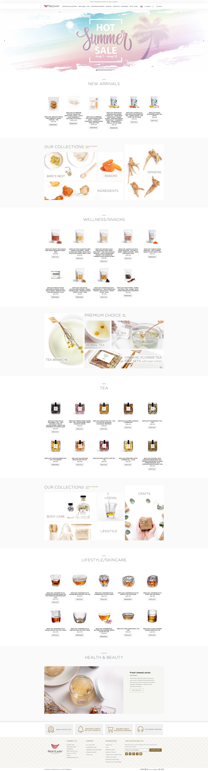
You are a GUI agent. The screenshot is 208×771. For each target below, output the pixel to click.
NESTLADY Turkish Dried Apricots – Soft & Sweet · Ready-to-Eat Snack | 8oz (152, 250)
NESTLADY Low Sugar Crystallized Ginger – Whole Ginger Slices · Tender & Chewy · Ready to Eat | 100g (80, 290)
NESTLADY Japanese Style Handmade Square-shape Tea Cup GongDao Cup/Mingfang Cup (55, 595)
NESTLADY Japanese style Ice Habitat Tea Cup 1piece (128, 593)
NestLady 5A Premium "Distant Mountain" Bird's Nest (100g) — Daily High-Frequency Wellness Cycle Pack (74, 115)
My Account (90, 745)
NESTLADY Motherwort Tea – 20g (152, 421)
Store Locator (111, 757)
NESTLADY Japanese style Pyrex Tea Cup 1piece (152, 593)
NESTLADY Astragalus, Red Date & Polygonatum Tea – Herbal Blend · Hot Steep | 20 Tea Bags (134, 115)
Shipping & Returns (112, 759)
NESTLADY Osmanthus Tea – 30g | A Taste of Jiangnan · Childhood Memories (104, 422)
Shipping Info (110, 749)
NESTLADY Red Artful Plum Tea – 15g (104, 459)
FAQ (107, 747)
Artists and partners (113, 762)
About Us (109, 745)
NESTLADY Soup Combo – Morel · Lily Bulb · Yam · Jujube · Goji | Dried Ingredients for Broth (128, 289)
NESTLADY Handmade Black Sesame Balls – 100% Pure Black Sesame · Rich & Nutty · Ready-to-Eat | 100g (104, 290)
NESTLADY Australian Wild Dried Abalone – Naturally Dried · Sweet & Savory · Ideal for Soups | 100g (128, 251)
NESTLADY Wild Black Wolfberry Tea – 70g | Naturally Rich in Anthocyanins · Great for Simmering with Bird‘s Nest (55, 423)
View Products (136, 694)
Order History (91, 752)
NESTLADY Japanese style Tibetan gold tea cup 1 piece (80, 629)
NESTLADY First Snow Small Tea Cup (128, 629)
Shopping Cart (91, 747)
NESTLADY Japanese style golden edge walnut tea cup (79, 593)
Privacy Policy (111, 752)
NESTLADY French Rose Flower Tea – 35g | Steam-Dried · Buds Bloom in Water (80, 422)
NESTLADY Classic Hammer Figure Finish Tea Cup (152, 629)
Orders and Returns (93, 749)
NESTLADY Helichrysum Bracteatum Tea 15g (80, 459)
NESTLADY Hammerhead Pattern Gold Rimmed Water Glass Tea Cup (104, 630)
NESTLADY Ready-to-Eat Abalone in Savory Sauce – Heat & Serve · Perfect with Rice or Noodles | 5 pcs (55, 290)
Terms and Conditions (114, 754)
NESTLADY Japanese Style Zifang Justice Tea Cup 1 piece (55, 629)
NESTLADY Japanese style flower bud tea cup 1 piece (104, 593)
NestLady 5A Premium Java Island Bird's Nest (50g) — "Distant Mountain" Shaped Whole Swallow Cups (94, 119)
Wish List (89, 754)
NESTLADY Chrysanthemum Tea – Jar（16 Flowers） (55, 459)
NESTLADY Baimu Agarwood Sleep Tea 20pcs (154, 114)
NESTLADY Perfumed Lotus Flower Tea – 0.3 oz (128, 459)
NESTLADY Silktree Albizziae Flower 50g (128, 421)
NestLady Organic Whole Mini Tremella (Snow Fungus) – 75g (53, 118)
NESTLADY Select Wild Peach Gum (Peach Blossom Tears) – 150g (55, 250)
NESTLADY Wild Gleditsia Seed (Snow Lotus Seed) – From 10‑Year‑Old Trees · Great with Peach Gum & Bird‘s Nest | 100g (80, 251)
